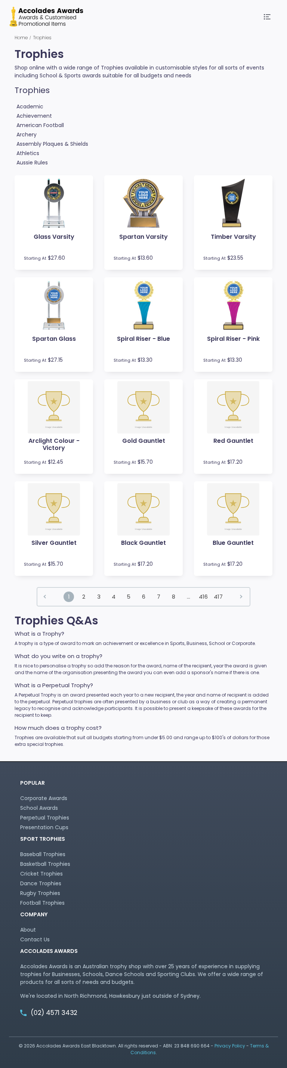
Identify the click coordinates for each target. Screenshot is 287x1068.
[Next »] (242, 597)
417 (218, 597)
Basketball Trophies (45, 864)
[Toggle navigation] (267, 16)
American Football (40, 125)
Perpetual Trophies (44, 817)
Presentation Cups (44, 827)
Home (21, 37)
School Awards (39, 808)
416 (203, 597)
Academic (29, 106)
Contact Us (35, 939)
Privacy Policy (230, 1046)
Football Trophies (42, 903)
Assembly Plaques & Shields (52, 144)
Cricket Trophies (41, 873)
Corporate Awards (43, 798)
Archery (26, 134)
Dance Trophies (40, 883)
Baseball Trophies (42, 854)
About (28, 929)
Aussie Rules (32, 162)
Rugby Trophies (40, 893)
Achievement (34, 116)
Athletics (27, 153)
